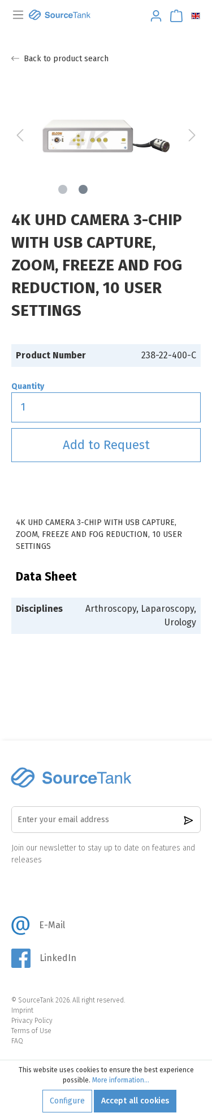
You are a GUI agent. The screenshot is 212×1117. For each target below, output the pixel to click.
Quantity (27, 386)
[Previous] (19, 135)
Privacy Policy (32, 1021)
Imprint (22, 1010)
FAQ (17, 1041)
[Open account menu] (152, 16)
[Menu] (18, 15)
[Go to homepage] (59, 15)
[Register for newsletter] (188, 819)
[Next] (192, 135)
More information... (120, 1080)
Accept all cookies (135, 1101)
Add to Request (106, 444)
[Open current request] (173, 16)
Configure (67, 1101)
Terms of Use (31, 1031)
